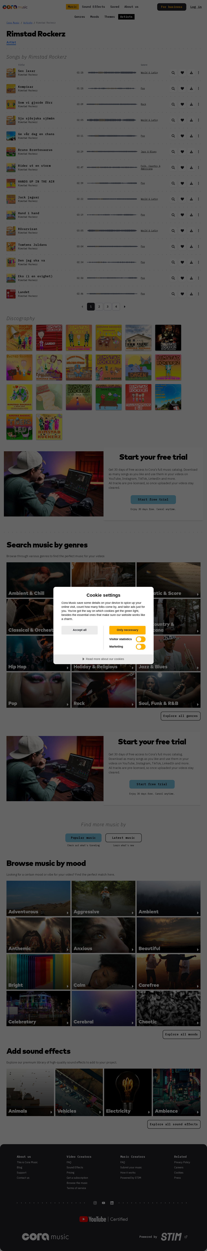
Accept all (80, 630)
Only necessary (127, 630)
